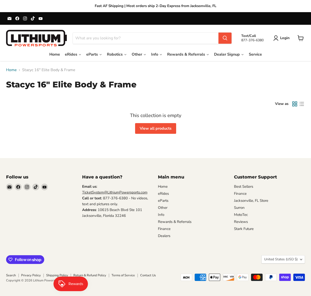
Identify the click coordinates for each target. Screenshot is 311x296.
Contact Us (148, 275)
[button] (282, 38)
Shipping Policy (57, 275)
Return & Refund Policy (89, 275)
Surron (239, 207)
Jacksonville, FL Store (251, 200)
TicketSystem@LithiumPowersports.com (114, 192)
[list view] (301, 104)
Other (162, 207)
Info (161, 214)
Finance (164, 228)
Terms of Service (123, 275)
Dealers (164, 235)
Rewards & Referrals (174, 221)
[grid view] (294, 104)
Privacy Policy (31, 275)
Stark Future (244, 228)
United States (281, 259)
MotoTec (241, 214)
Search (11, 275)
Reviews (241, 221)
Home (11, 70)
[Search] (225, 38)
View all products (156, 128)
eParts (163, 200)
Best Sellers (243, 186)
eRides (163, 193)
